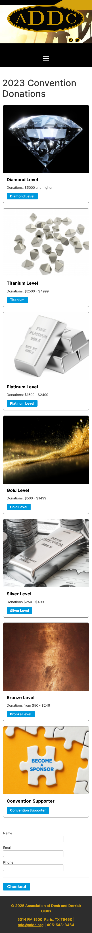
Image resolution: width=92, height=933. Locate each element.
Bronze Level (20, 714)
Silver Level (19, 610)
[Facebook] (71, 40)
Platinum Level (22, 403)
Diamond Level (22, 196)
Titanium (17, 300)
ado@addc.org (31, 925)
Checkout (16, 886)
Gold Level (18, 507)
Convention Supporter (28, 810)
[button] (46, 59)
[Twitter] (77, 40)
